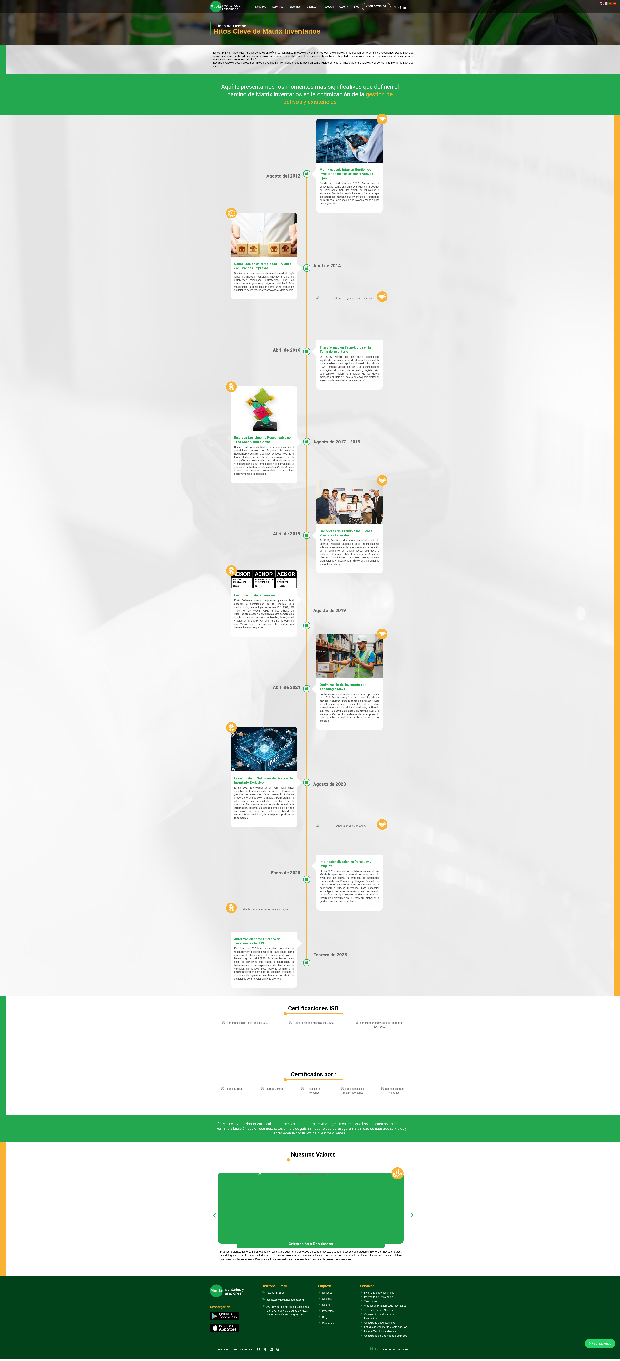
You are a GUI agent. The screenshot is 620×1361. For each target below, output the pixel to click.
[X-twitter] (265, 1349)
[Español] (615, 3)
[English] (602, 3)
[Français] (606, 3)
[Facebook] (258, 1349)
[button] (214, 1215)
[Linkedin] (271, 1349)
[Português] (610, 3)
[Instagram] (399, 7)
